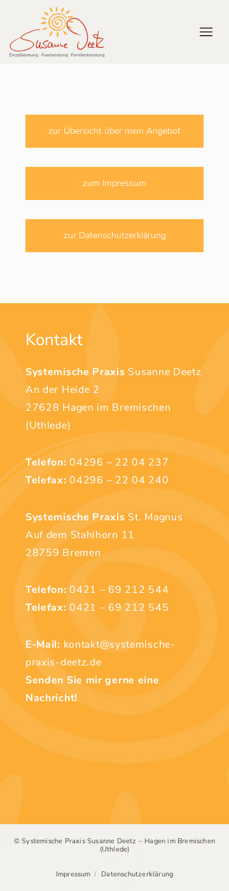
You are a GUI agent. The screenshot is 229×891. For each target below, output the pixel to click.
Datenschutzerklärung (137, 874)
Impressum (73, 874)
